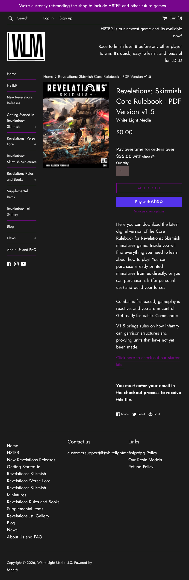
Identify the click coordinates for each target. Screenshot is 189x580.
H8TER (12, 85)
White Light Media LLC (54, 562)
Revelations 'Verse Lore (21, 141)
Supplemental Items (17, 194)
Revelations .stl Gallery (18, 211)
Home (11, 73)
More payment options (149, 211)
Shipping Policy (142, 453)
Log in (48, 18)
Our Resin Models (145, 460)
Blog (10, 226)
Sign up (65, 18)
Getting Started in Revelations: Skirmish (21, 120)
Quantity (122, 162)
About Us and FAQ (21, 249)
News (21, 238)
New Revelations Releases (19, 100)
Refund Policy (140, 467)
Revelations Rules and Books (21, 176)
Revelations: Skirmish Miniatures (21, 159)
